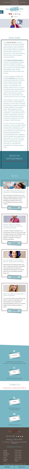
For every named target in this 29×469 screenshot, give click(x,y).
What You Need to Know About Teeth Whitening (14, 294)
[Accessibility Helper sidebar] (1, 12)
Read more (14, 207)
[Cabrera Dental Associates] (14, 9)
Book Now (22, 467)
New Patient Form (15, 2)
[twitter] (16, 14)
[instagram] (17, 14)
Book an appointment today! (14, 378)
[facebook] (14, 14)
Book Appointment (7, 2)
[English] (9, 14)
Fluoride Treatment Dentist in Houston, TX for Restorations (14, 191)
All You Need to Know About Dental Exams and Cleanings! (13, 260)
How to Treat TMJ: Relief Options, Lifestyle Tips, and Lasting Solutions (12, 226)
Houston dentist (11, 42)
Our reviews (23, 2)
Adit (25, 464)
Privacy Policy (14, 443)
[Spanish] (11, 14)
